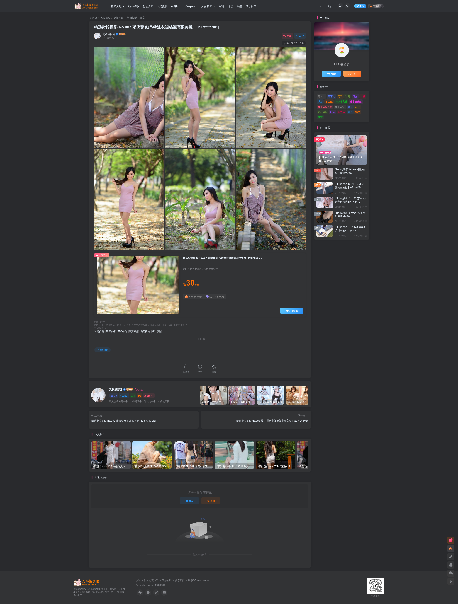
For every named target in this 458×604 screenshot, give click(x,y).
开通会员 (377, 6)
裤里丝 (329, 101)
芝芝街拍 (322, 111)
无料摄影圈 (109, 34)
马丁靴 (331, 96)
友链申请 (140, 580)
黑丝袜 (321, 96)
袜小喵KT (340, 106)
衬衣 (350, 106)
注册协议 (166, 580)
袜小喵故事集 (325, 106)
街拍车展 (119, 17)
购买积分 (133, 331)
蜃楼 (357, 106)
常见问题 (99, 331)
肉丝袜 (341, 111)
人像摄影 (105, 17)
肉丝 (350, 111)
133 (115, 395)
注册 (212, 500)
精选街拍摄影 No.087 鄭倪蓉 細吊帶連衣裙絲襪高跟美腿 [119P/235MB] (156, 27)
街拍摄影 (132, 17)
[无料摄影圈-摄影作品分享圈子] (86, 582)
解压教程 (110, 331)
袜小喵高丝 (341, 101)
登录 (191, 500)
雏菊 (347, 96)
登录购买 (293, 311)
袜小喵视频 (356, 101)
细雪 (320, 117)
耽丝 (357, 111)
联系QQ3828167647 (198, 580)
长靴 (362, 96)
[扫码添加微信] (450, 573)
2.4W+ (125, 395)
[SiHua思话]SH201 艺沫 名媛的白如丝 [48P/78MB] (350, 185)
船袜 (332, 111)
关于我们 (179, 580)
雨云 (340, 96)
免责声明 (153, 580)
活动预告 (156, 331)
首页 (94, 17)
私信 (301, 36)
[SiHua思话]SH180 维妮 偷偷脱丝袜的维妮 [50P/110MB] (350, 173)
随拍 (355, 96)
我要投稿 (145, 331)
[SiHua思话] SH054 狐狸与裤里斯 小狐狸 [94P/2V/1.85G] (350, 216)
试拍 (320, 101)
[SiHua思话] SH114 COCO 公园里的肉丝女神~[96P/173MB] (350, 230)
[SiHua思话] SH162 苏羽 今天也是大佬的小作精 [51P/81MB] (350, 201)
